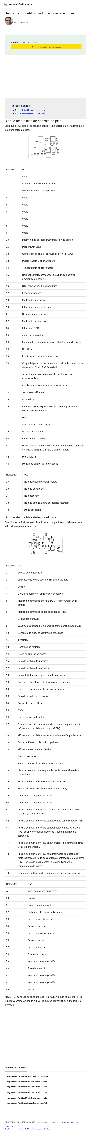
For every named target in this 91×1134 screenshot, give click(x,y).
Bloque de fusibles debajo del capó (30, 113)
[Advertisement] (45, 76)
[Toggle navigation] (85, 4)
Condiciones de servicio (14, 1129)
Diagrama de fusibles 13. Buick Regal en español (27, 1076)
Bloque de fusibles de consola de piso (31, 110)
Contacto (48, 1129)
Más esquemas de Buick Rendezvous (46, 47)
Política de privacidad (33, 1129)
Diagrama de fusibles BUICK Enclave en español (27, 1081)
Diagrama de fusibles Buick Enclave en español (27, 1103)
